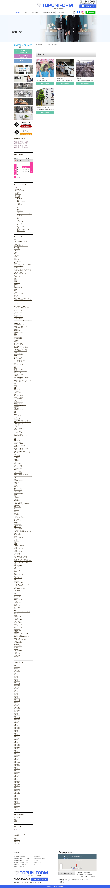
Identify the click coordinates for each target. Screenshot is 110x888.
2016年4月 (17, 775)
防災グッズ (17, 605)
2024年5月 (17, 691)
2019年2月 (17, 724)
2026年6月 (17, 665)
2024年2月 (17, 696)
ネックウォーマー (18, 516)
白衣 (15, 508)
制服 (15, 258)
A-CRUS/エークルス (19, 327)
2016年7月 (17, 770)
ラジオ (15, 263)
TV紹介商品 (17, 621)
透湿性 (15, 470)
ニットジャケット (18, 650)
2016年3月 (17, 776)
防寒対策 (16, 408)
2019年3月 (17, 722)
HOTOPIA (16, 644)
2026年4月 (17, 667)
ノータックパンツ (18, 622)
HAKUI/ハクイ (17, 507)
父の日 (15, 604)
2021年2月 (17, 716)
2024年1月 (17, 698)
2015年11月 (17, 782)
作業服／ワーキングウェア (21, 474)
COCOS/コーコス (18, 480)
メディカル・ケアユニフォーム (21, 860)
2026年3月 (17, 668)
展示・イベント (19, 195)
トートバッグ (17, 415)
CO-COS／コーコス (19, 530)
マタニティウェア (18, 575)
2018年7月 (17, 733)
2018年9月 (17, 730)
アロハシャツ (17, 303)
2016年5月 (17, 773)
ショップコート (18, 361)
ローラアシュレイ (18, 635)
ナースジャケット (18, 565)
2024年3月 (17, 694)
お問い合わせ (37, 862)
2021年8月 (17, 713)
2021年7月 (17, 715)
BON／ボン (17, 607)
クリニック (17, 652)
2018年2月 (17, 741)
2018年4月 (17, 738)
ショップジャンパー (19, 517)
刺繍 (15, 479)
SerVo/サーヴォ (18, 337)
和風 (15, 412)
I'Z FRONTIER (18, 432)
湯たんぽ (16, 647)
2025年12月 (17, 670)
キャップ (16, 567)
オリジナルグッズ (18, 395)
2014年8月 (17, 796)
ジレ (15, 573)
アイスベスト (17, 655)
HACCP (16, 598)
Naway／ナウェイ (18, 266)
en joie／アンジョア (19, 548)
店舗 (15, 239)
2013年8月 (17, 807)
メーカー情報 (19, 198)
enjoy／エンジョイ (19, 324)
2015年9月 (17, 786)
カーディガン (17, 431)
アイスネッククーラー (20, 468)
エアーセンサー (18, 525)
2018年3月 (17, 739)
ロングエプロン (18, 646)
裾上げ (15, 593)
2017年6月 (17, 753)
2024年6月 (17, 690)
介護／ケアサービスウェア (21, 448)
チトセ (18, 220)
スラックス (17, 570)
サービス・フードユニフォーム (21, 862)
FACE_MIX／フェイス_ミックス (22, 264)
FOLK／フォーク (18, 582)
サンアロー (17, 596)
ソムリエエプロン (18, 317)
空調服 (15, 587)
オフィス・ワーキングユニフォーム (22, 858)
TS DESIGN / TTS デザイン (21, 360)
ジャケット (17, 483)
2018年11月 (17, 728)
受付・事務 (17, 818)
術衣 (15, 439)
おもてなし (17, 613)
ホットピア (17, 250)
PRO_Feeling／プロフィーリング (23, 241)
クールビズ (17, 249)
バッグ (15, 459)
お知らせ (17, 192)
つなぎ (15, 539)
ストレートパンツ (18, 624)
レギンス (16, 340)
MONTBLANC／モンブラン (21, 348)
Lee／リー (16, 592)
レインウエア (17, 602)
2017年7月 (17, 752)
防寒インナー (17, 463)
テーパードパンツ (18, 409)
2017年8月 (17, 750)
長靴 (15, 366)
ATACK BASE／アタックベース (22, 436)
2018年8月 (17, 732)
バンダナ (16, 514)
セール (15, 352)
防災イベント (17, 630)
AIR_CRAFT (17, 497)
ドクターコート (18, 338)
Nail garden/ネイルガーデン (21, 298)
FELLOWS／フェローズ (20, 558)
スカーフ (16, 355)
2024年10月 (17, 685)
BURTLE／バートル (19, 449)
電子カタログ (17, 527)
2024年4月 (17, 693)
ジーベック (20, 217)
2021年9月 (17, 711)
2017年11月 (17, 745)
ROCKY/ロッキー (18, 402)
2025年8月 (17, 673)
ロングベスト (17, 261)
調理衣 (15, 536)
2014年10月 (17, 793)
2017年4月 (17, 756)
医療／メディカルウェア (20, 397)
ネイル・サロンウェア (20, 273)
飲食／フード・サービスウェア (22, 422)
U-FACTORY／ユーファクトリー (23, 584)
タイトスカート (18, 466)
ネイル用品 (17, 456)
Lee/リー (16, 375)
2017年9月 (17, 749)
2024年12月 (17, 684)
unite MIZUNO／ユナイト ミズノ (23, 451)
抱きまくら (17, 253)
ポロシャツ (17, 276)
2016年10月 (17, 766)
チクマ (18, 218)
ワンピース (17, 457)
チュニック (17, 389)
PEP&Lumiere (17, 244)
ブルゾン (16, 335)
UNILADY (16, 247)
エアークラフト (18, 473)
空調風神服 (17, 553)
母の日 (15, 494)
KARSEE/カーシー (19, 545)
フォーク (19, 224)
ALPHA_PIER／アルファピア (21, 556)
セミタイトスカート (19, 443)
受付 (15, 286)
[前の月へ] (26, 158)
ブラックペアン (18, 616)
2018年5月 (17, 736)
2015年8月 (17, 787)
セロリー (16, 256)
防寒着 (15, 281)
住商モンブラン (21, 231)
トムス (18, 203)
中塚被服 (16, 460)
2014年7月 (17, 798)
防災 (15, 579)
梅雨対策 (16, 522)
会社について (37, 860)
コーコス (19, 212)
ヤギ (18, 228)
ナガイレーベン (21, 201)
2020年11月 (17, 719)
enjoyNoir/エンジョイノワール (22, 612)
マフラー (16, 411)
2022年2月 (17, 704)
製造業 (15, 821)
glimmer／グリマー (19, 293)
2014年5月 (17, 801)
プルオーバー (17, 462)
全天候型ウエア (18, 287)
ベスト (15, 304)
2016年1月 (17, 779)
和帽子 (15, 544)
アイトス (19, 207)
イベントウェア (18, 528)
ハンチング (17, 283)
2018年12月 (17, 727)
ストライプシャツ (18, 465)
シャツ (15, 252)
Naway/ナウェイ (18, 534)
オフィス (16, 513)
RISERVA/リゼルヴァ (19, 588)
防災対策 (16, 656)
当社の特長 (37, 856)
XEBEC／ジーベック (19, 323)
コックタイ (17, 419)
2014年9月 (17, 795)
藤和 (15, 383)
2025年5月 (17, 676)
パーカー (16, 417)
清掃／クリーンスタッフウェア (22, 326)
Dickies (16, 609)
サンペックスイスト (19, 537)
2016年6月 (17, 772)
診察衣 (15, 368)
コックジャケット (18, 619)
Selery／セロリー (18, 493)
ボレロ (15, 550)
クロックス (17, 629)
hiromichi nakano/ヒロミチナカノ (23, 377)
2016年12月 (17, 762)
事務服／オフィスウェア (20, 371)
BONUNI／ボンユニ (19, 267)
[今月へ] (28, 158)
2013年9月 (17, 806)
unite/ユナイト (18, 505)
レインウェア (17, 576)
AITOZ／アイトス (18, 585)
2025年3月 (17, 679)
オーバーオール (18, 490)
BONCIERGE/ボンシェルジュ (22, 559)
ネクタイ (16, 547)
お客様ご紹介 (19, 189)
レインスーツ (17, 653)
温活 (15, 278)
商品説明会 (17, 500)
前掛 (15, 564)
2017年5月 (17, 755)
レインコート (17, 392)
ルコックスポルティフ (23, 229)
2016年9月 (17, 767)
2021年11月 (17, 708)
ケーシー (16, 601)
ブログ (35, 864)
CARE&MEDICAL (18, 423)
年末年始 (16, 632)
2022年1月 (17, 705)
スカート (16, 510)
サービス (16, 541)
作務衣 (15, 571)
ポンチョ (16, 386)
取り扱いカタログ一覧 (19, 866)
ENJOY (16, 289)
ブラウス (16, 275)
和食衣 (15, 414)
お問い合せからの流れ (39, 858)
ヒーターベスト (18, 357)
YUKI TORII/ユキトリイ (20, 428)
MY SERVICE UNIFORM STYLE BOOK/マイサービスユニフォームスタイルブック (23, 270)
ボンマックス (20, 226)
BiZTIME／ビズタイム (20, 405)
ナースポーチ (17, 391)
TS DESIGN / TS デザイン (21, 420)
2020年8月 (17, 721)
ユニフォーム (17, 568)
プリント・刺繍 (19, 190)
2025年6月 (17, 674)
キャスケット (17, 524)
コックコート (17, 595)
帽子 (15, 388)
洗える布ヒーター (18, 332)
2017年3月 (17, 758)
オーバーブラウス (18, 354)
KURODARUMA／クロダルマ (22, 503)
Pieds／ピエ (17, 554)
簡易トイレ (17, 290)
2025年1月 (17, 682)
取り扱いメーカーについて (20, 864)
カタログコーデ (18, 578)
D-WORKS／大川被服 (20, 445)
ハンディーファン (18, 318)
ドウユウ (19, 204)
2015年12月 (17, 781)
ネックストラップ (18, 364)
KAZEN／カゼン (18, 398)
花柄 (15, 610)
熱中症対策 (17, 440)
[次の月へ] (31, 158)
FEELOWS (17, 590)
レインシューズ (18, 627)
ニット (15, 385)
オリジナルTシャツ (19, 369)
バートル (19, 223)
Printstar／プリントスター (21, 633)
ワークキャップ (18, 310)
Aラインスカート (18, 519)
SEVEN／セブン (18, 295)
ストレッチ (17, 341)
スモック (16, 284)
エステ (15, 426)
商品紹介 (17, 197)
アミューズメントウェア (20, 502)
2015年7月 (17, 789)
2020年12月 (17, 718)
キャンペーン (17, 429)
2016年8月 (17, 769)
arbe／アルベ (17, 372)
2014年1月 (17, 804)
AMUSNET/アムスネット (20, 351)
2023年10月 (17, 701)
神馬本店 (16, 329)
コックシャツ (17, 491)
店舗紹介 (16, 292)
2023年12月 (17, 699)
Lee (15, 511)
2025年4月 (17, 677)
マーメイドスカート (19, 434)
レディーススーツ (18, 378)
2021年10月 (17, 710)
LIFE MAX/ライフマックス (21, 246)
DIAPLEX (16, 259)
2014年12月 (17, 790)
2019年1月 (17, 725)
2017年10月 (17, 747)
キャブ (18, 209)
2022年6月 (17, 702)
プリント (16, 297)
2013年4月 (17, 809)
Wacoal (16, 625)
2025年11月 (17, 671)
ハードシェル (17, 442)
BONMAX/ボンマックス (20, 639)
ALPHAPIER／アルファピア (21, 306)
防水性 (15, 496)
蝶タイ (15, 394)
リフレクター (17, 315)
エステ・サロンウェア (20, 400)
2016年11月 (17, 764)
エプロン (16, 485)
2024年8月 (17, 687)
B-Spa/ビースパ (18, 425)
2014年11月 (17, 792)
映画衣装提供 (17, 331)
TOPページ (17, 852)
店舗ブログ (18, 194)
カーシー (19, 206)
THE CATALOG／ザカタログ (21, 349)
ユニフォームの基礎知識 (19, 856)
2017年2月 (17, 759)
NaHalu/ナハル (18, 403)
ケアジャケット (18, 599)
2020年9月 (17, 838)
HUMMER (16, 581)
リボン (15, 280)
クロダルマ (20, 211)
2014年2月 (17, 803)
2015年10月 (17, 784)
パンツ (15, 437)
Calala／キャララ (18, 374)
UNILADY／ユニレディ (20, 346)
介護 (15, 819)
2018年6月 (17, 735)
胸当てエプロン (18, 343)
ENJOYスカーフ (18, 482)
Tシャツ (16, 649)
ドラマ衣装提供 (18, 642)
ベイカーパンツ (18, 551)
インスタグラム (18, 641)
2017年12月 (17, 744)
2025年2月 (17, 681)
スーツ (15, 615)
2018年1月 (17, 742)
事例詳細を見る (45, 83)
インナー (16, 314)
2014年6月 (17, 799)
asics (15, 242)
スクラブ (16, 363)
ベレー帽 (16, 255)
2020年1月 (17, 840)
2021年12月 (17, 707)
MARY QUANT (18, 520)
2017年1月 (17, 761)
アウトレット (17, 486)
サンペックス (20, 200)
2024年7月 (17, 688)
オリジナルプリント (19, 344)
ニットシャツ (17, 471)
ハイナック (20, 221)
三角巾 (15, 542)
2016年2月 (17, 778)
